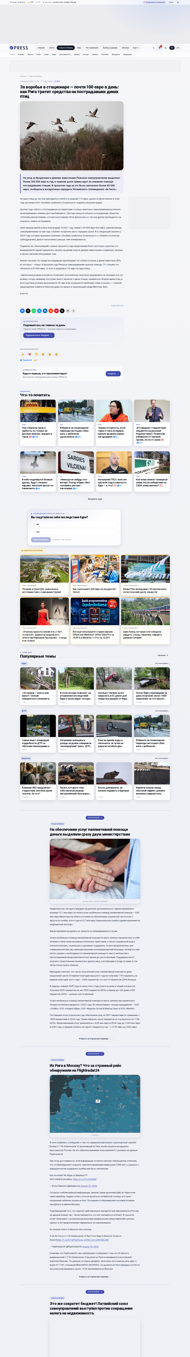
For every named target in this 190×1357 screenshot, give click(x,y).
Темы (12, 54)
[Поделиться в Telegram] (39, 311)
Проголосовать (41, 540)
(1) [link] (114, 485)
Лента (51, 48)
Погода (86, 54)
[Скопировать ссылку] (73, 311)
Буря (54, 54)
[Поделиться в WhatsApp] (33, 311)
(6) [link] (30, 436)
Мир (79, 48)
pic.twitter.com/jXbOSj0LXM (94, 1240)
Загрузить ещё (95, 499)
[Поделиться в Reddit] (50, 311)
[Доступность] (178, 2)
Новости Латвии (66, 48)
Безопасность (64, 54)
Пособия (104, 54)
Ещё (135, 48)
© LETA (57, 81)
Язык (38, 54)
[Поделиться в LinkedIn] (45, 311)
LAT (177, 48)
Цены (46, 54)
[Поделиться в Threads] (62, 311)
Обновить (163, 655)
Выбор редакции (110, 48)
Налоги (30, 54)
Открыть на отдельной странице (95, 1039)
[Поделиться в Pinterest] (56, 311)
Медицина (127, 54)
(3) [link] (162, 439)
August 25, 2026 (89, 1186)
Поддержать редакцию (154, 2)
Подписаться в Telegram (39, 335)
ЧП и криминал (92, 48)
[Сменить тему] (165, 47)
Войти (171, 2)
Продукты (116, 54)
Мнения (125, 48)
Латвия (76, 54)
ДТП (24, 711)
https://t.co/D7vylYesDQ (68, 1240)
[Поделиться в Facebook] (22, 311)
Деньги (95, 54)
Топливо (21, 54)
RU (172, 48)
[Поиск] (153, 47)
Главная (41, 48)
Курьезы (26, 758)
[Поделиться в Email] (68, 311)
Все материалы (162, 663)
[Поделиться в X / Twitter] (28, 311)
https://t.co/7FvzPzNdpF (85, 1179)
